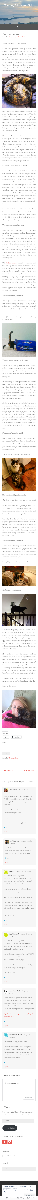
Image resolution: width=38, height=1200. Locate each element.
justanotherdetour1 (15, 1034)
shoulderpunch (14, 934)
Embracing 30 (8, 770)
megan (11, 871)
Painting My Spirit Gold (19, 5)
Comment (28, 1098)
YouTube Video (11, 263)
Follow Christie (10, 1128)
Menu (19, 27)
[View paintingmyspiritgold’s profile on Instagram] (9, 1141)
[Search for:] (19, 1169)
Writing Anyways (28, 770)
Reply (6, 832)
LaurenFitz (13, 789)
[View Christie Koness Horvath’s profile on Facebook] (4, 1141)
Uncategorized (13, 758)
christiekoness (26, 37)
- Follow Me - (7, 1107)
